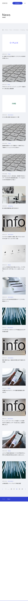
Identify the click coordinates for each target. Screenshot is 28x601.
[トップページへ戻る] (4, 3)
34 (22, 489)
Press (10, 29)
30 (11, 489)
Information (16, 29)
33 (19, 489)
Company (22, 29)
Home (3, 499)
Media (6, 29)
